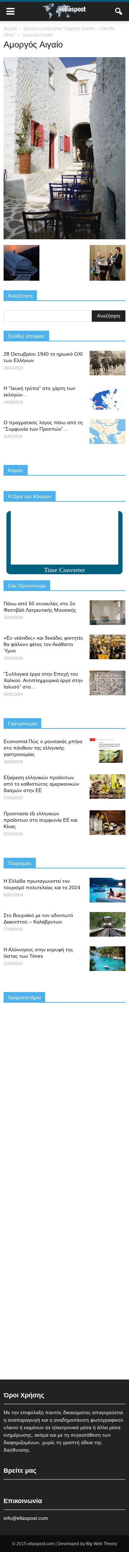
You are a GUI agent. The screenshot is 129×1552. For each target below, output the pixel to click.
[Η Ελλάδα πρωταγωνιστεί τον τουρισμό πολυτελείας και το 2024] (107, 890)
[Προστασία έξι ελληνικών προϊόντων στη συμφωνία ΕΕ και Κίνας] (107, 822)
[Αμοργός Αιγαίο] (64, 237)
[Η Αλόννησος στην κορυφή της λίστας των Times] (107, 958)
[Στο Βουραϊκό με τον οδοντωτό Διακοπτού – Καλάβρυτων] (107, 924)
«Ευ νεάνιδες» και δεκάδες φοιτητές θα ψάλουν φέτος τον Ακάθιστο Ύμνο (43, 644)
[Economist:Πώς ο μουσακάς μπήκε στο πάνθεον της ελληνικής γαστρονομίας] (107, 750)
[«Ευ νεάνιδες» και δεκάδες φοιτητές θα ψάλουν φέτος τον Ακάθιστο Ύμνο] (107, 647)
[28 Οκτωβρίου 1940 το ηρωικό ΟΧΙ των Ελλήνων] (107, 363)
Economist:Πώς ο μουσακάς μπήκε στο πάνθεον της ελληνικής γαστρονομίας (43, 748)
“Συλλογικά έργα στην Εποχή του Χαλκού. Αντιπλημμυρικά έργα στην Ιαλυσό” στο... (43, 680)
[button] (119, 11)
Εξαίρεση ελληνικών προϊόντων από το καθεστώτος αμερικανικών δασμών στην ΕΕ (41, 784)
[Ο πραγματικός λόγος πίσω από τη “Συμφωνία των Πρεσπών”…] (107, 431)
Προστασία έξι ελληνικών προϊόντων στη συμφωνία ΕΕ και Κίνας (40, 820)
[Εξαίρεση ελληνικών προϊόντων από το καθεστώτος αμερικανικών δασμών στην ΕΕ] (107, 786)
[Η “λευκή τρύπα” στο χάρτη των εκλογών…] (107, 397)
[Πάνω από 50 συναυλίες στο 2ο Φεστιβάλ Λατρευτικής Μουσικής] (107, 612)
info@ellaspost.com (26, 1518)
